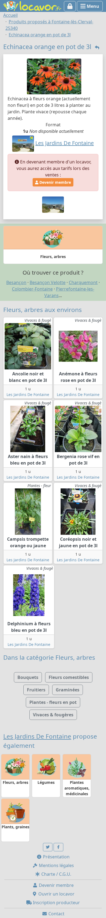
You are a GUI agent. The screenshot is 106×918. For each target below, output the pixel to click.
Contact (55, 914)
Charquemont (83, 282)
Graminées (67, 690)
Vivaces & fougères (53, 715)
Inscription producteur (56, 903)
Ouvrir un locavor (55, 894)
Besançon (16, 282)
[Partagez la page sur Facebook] (58, 847)
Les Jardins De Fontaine (28, 394)
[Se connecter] (70, 6)
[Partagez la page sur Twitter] (48, 847)
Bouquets (27, 677)
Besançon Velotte (48, 282)
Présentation (56, 857)
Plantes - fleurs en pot (53, 702)
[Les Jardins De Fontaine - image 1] (53, 204)
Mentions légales (56, 865)
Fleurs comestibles (69, 677)
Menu (92, 6)
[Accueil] (32, 5)
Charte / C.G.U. (55, 874)
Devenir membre (54, 182)
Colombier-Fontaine (32, 289)
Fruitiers (36, 690)
